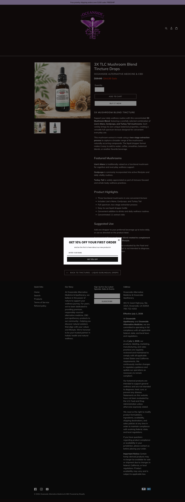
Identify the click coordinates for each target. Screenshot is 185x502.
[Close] (118, 240)
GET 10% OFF (92, 259)
